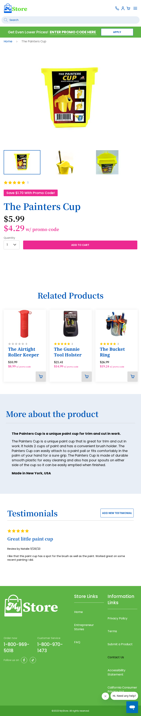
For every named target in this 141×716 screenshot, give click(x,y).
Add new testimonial (117, 513)
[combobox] (70, 20)
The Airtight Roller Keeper (23, 352)
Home (8, 41)
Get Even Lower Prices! (28, 32)
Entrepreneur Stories (84, 627)
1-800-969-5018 (16, 647)
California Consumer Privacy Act (122, 689)
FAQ (77, 642)
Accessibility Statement (116, 672)
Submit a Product (120, 644)
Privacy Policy (117, 618)
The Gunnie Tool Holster (68, 352)
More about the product (52, 414)
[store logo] (16, 8)
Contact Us (116, 657)
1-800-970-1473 (50, 647)
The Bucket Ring (112, 352)
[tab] (70, 416)
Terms (112, 631)
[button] (67, 162)
